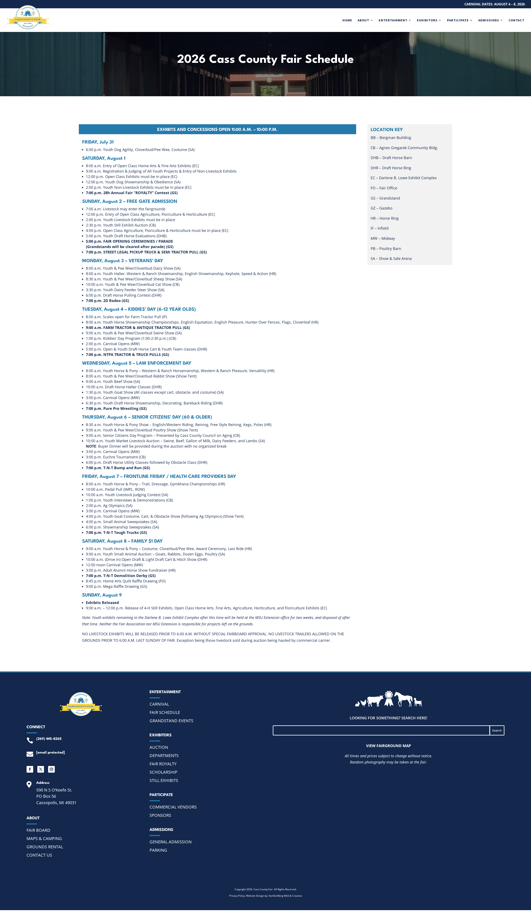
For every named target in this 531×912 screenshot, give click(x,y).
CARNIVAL (159, 704)
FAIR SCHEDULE (165, 712)
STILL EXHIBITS (164, 780)
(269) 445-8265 (49, 739)
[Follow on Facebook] (30, 769)
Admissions (488, 20)
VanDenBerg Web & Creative (285, 895)
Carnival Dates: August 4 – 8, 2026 (494, 4)
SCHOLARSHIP (163, 772)
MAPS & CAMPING (44, 838)
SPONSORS (160, 815)
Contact (516, 20)
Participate (458, 20)
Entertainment (393, 20)
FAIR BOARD (38, 830)
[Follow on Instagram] (51, 769)
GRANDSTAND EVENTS (171, 720)
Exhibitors (427, 20)
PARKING (158, 850)
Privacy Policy (237, 895)
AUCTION (159, 747)
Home (347, 20)
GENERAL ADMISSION (171, 842)
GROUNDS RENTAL (45, 847)
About (363, 20)
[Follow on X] (40, 769)
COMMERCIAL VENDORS (173, 807)
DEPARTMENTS (164, 755)
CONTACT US (39, 855)
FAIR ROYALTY (163, 764)
